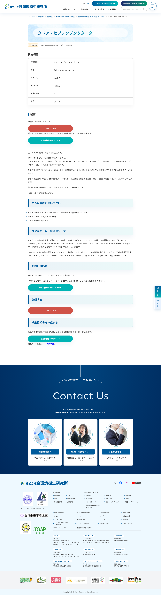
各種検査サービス (91, 492)
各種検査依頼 (43, 452)
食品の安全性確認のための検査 (65, 17)
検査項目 (41, 17)
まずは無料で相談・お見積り (50, 287)
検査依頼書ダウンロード (50, 140)
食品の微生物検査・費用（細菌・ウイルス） (91, 17)
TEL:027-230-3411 (59, 542)
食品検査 (50, 17)
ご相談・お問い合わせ (79, 452)
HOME (33, 17)
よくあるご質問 (115, 452)
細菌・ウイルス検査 (66, 45)
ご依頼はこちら (50, 128)
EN (88, 3)
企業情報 (56, 492)
